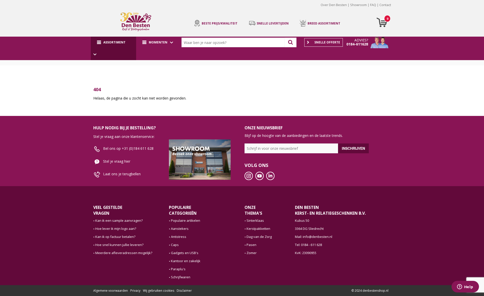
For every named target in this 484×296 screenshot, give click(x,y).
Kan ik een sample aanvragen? (119, 220)
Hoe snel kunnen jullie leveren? (119, 244)
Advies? (361, 40)
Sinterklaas (255, 220)
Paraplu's (178, 269)
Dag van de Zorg (259, 236)
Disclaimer (184, 290)
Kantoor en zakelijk (185, 261)
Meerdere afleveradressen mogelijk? (123, 253)
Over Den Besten (334, 5)
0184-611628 (357, 44)
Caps (175, 244)
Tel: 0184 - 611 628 (308, 244)
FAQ (373, 5)
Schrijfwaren (180, 277)
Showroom (358, 5)
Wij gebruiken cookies (158, 290)
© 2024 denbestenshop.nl (369, 290)
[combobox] (234, 42)
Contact (385, 5)
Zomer (252, 253)
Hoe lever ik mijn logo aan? (115, 228)
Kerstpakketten (258, 228)
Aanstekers (180, 228)
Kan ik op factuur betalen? (115, 236)
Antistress (178, 236)
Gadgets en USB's (184, 253)
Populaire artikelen (185, 220)
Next (398, 8)
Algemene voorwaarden (110, 290)
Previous (85, 8)
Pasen (251, 244)
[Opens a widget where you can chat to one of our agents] (465, 287)
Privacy (135, 290)
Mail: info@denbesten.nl (313, 236)
